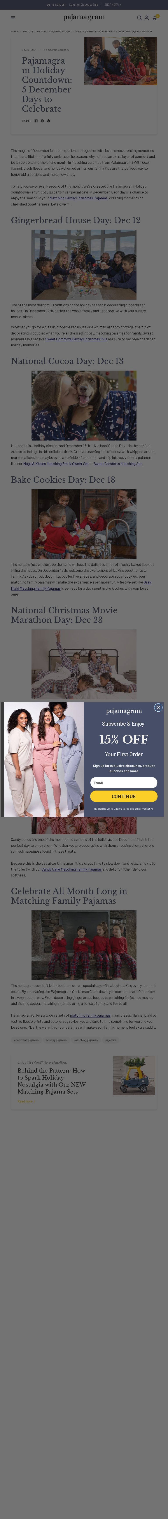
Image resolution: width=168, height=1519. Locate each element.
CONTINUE (124, 796)
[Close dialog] (158, 707)
